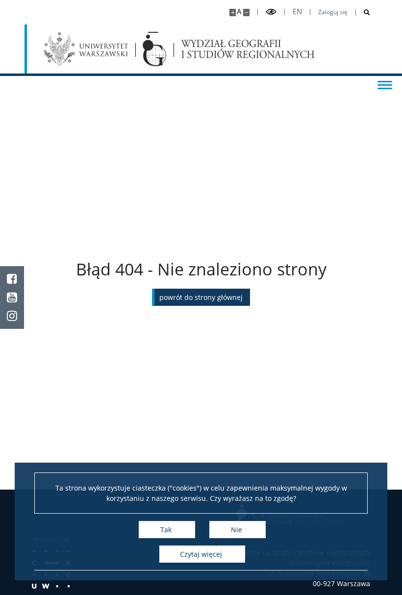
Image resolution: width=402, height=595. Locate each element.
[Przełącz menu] (385, 84)
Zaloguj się (333, 12)
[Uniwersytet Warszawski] (86, 49)
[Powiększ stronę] (232, 12)
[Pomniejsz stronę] (246, 12)
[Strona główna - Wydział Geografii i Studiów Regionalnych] (154, 49)
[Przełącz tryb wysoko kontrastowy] (271, 12)
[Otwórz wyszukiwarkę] (363, 12)
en (297, 11)
